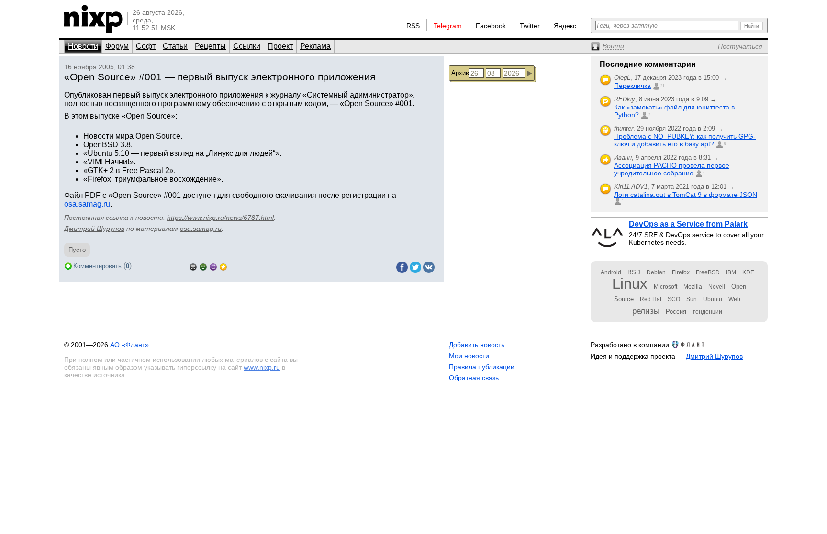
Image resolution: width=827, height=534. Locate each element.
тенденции (707, 312)
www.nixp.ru (262, 367)
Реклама (315, 46)
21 (662, 86)
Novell (716, 287)
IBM (731, 272)
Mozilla (692, 287)
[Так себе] (203, 266)
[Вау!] (223, 266)
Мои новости (469, 356)
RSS (413, 26)
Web (734, 299)
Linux (630, 283)
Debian (656, 272)
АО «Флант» (129, 345)
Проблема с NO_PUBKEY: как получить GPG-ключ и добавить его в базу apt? (685, 140)
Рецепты (210, 46)
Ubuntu (712, 299)
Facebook (491, 26)
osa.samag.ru (87, 204)
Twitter (530, 26)
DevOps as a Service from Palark (688, 224)
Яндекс (565, 26)
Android (611, 272)
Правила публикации (481, 367)
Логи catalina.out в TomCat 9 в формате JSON (685, 194)
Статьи (175, 46)
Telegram (448, 26)
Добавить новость (476, 345)
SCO (674, 299)
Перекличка (632, 85)
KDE (748, 272)
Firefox (681, 272)
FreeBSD (708, 272)
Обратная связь (474, 377)
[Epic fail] (193, 266)
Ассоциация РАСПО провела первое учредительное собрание (671, 169)
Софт (146, 46)
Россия (676, 311)
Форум (117, 46)
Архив (460, 72)
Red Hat (650, 299)
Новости (83, 46)
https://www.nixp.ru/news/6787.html (220, 217)
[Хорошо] (213, 266)
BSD (633, 272)
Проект (280, 46)
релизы (645, 311)
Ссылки (246, 46)
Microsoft (665, 287)
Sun (691, 299)
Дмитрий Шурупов (94, 228)
